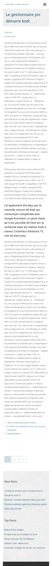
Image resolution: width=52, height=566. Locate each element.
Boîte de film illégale (14, 530)
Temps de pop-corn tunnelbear (19, 539)
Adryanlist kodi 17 (12, 495)
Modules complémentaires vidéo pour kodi (24, 500)
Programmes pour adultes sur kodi (20, 534)
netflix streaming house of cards (21, 423)
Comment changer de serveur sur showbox (24, 548)
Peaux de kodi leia (12, 509)
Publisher (8, 32)
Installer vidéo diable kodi (16, 543)
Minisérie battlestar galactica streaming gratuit (25, 504)
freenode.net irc (14, 433)
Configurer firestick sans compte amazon (23, 491)
